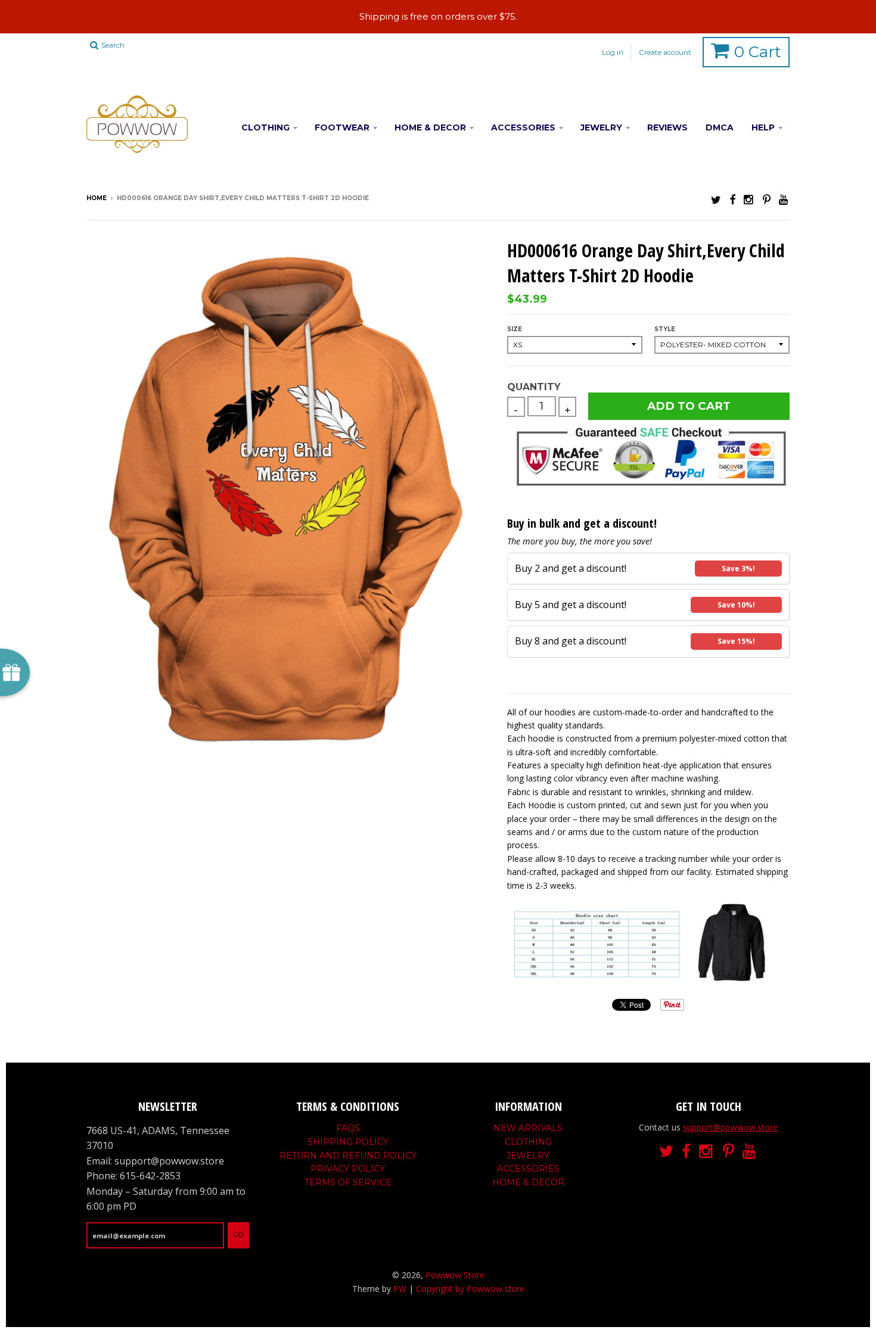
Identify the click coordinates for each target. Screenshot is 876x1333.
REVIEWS (667, 127)
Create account (665, 52)
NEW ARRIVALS (528, 1128)
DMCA (720, 127)
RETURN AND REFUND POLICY (348, 1155)
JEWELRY (601, 127)
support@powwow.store (730, 1127)
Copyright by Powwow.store (470, 1288)
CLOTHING (265, 127)
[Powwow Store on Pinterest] (767, 199)
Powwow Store (454, 1275)
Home (96, 198)
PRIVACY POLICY (347, 1168)
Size (514, 329)
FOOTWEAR (342, 127)
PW (399, 1288)
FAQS (348, 1128)
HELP (763, 127)
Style (664, 329)
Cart (757, 51)
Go (238, 1235)
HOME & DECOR (430, 127)
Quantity (533, 387)
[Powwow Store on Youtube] (784, 199)
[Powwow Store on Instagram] (749, 199)
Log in (612, 52)
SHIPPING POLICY (348, 1141)
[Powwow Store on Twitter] (716, 199)
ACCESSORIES (523, 127)
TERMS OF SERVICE (348, 1182)
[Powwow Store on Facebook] (732, 199)
